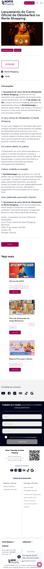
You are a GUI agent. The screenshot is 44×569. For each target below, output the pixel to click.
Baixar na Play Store (14, 456)
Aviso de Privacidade (30, 437)
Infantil (19, 287)
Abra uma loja (29, 3)
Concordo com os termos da (22, 437)
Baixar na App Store (14, 460)
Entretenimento (7, 50)
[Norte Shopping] (8, 3)
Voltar (9, 244)
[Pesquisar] (37, 3)
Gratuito (17, 50)
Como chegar (31, 551)
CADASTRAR (22, 442)
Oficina (25, 287)
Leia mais (15, 292)
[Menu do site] (41, 2)
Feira (31, 324)
